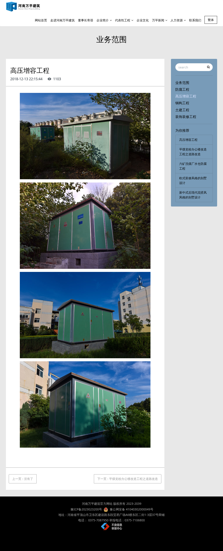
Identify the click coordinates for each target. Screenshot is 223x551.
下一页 (127, 479)
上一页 (22, 479)
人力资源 (177, 20)
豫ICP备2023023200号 (86, 509)
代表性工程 (122, 20)
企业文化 (143, 20)
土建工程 (182, 109)
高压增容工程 (185, 96)
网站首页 (41, 20)
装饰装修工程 (185, 116)
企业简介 (102, 20)
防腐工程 (182, 89)
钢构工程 (182, 103)
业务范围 (182, 82)
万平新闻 (158, 20)
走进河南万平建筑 (62, 20)
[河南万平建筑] (23, 6)
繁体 (211, 20)
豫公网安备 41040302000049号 (131, 509)
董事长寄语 (85, 20)
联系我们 (195, 20)
